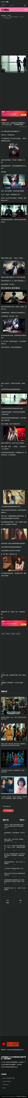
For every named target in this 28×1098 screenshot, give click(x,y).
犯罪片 (18, 633)
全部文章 (9, 15)
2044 (15, 876)
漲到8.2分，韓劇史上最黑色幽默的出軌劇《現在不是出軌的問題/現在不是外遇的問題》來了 (13, 826)
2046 (15, 869)
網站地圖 (3, 5)
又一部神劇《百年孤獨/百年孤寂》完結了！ (14, 868)
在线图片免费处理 (6, 1081)
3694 (23, 126)
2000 (15, 829)
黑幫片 (7, 633)
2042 (15, 858)
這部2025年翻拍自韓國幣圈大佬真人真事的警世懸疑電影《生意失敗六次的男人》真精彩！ (14, 881)
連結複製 (9, 810)
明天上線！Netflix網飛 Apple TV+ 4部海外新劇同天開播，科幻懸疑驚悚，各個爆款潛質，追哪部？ (14, 855)
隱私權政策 (19, 1096)
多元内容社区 (5, 1084)
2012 (15, 835)
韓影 (3, 633)
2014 (15, 850)
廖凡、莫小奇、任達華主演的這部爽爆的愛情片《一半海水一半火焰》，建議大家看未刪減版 (14, 847)
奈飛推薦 (4, 15)
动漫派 (4, 1088)
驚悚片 (13, 633)
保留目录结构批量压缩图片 (8, 1078)
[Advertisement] (14, 33)
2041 (15, 884)
